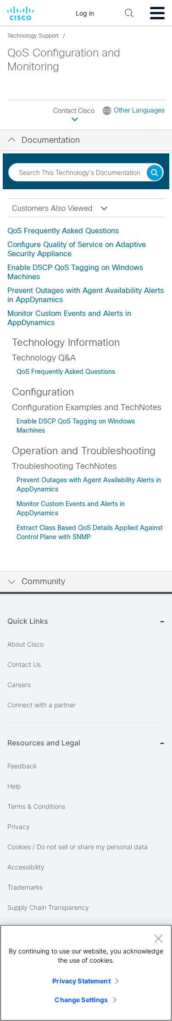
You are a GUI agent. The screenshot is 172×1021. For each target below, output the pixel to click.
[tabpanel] (86, 276)
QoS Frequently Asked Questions (63, 231)
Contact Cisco (74, 110)
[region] (86, 973)
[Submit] (154, 173)
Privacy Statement (81, 981)
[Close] (158, 938)
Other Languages (139, 110)
